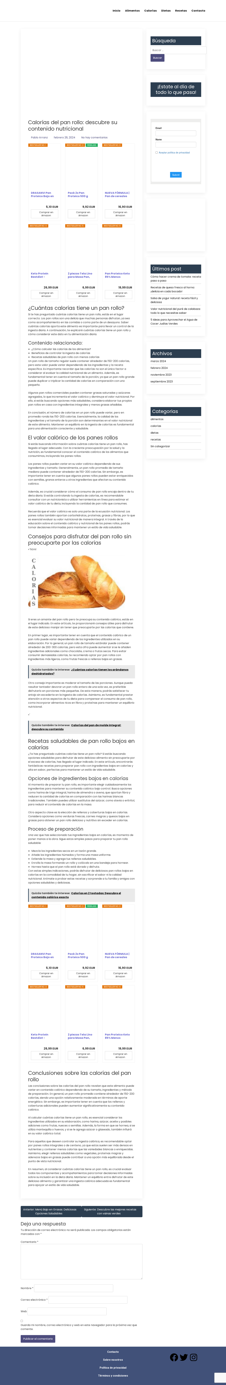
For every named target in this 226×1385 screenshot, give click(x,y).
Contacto (198, 11)
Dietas (166, 11)
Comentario (29, 1242)
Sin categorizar (160, 446)
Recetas (181, 11)
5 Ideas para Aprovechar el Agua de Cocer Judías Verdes (174, 322)
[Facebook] (174, 1357)
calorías (156, 426)
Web (24, 1311)
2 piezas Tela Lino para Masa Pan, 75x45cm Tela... (80, 275)
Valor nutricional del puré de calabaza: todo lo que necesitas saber (176, 311)
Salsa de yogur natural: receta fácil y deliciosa (174, 300)
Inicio (116, 11)
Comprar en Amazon (46, 214)
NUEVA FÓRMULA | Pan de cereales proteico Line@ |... (117, 194)
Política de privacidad (113, 1367)
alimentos (157, 419)
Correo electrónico (34, 1300)
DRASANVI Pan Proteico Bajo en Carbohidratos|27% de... (43, 194)
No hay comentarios (94, 137)
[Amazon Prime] (53, 201)
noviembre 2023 (161, 375)
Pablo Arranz (39, 137)
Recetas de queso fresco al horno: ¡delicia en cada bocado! (173, 289)
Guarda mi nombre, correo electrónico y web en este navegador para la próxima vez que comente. (79, 1327)
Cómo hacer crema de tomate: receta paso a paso (176, 279)
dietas (154, 433)
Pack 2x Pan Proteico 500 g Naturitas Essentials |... (78, 194)
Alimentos (132, 11)
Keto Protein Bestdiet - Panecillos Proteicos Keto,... (42, 275)
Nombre (27, 1288)
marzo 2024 (158, 361)
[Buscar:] (178, 50)
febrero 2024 (159, 368)
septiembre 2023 (162, 381)
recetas (156, 439)
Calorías (150, 11)
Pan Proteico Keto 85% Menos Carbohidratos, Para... (117, 275)
